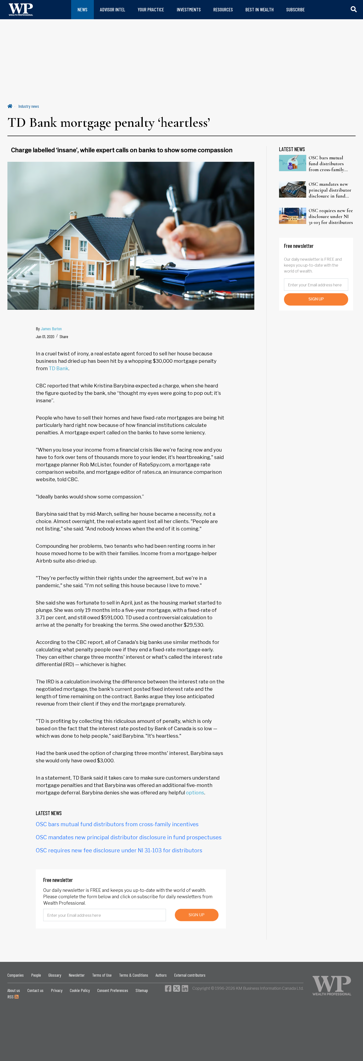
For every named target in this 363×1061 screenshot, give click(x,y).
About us (13, 990)
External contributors (189, 975)
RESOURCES (223, 9)
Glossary (54, 975)
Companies (15, 975)
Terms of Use (102, 975)
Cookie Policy (80, 990)
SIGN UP (196, 915)
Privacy (56, 990)
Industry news (28, 106)
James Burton (51, 328)
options (195, 793)
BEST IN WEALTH (259, 9)
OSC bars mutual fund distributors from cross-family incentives (117, 824)
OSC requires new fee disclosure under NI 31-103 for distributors (119, 850)
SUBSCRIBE (295, 9)
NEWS (82, 9)
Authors (161, 975)
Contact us (35, 990)
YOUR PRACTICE (151, 9)
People (36, 975)
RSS (11, 996)
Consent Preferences (112, 990)
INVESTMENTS (189, 9)
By (49, 328)
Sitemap (142, 990)
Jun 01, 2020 (45, 336)
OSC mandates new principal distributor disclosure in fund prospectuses (129, 837)
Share (64, 336)
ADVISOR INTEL (112, 9)
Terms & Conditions (133, 975)
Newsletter (77, 975)
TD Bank (58, 368)
